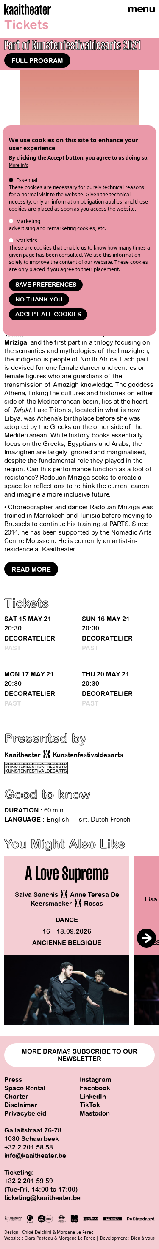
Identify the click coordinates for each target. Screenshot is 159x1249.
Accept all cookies (48, 314)
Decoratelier (29, 638)
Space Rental (24, 1088)
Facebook (95, 1088)
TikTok (90, 1105)
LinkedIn (93, 1096)
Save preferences (45, 284)
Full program (37, 61)
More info (18, 165)
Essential (26, 180)
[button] (146, 938)
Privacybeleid (25, 1113)
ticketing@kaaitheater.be (42, 1198)
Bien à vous (143, 1238)
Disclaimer (20, 1105)
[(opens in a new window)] (36, 768)
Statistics (26, 240)
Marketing (28, 221)
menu (141, 9)
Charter (16, 1096)
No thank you (39, 299)
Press (13, 1079)
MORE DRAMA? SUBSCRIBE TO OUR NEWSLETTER (79, 1055)
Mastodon (95, 1113)
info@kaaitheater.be (35, 1155)
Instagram (95, 1079)
